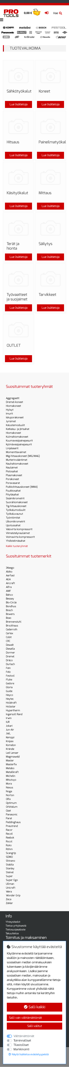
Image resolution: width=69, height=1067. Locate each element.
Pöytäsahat (12, 494)
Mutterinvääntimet (16, 460)
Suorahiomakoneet (17, 502)
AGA (8, 579)
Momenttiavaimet (16, 452)
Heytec (10, 699)
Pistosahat (12, 471)
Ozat (8, 810)
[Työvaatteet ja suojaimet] (18, 278)
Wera (9, 891)
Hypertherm (13, 710)
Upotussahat (13, 525)
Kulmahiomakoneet (17, 437)
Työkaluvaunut (14, 514)
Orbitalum (11, 807)
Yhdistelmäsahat (15, 541)
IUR (8, 722)
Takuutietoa (12, 933)
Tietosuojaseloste (15, 929)
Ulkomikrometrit (15, 521)
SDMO (9, 857)
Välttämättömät (23, 1036)
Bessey (10, 598)
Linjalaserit (12, 448)
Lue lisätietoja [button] (18, 104)
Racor (9, 830)
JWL (8, 733)
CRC (8, 641)
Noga (9, 791)
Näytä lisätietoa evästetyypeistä (30, 1054)
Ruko (9, 845)
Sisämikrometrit (15, 498)
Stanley (10, 868)
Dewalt (10, 645)
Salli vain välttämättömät (25, 1018)
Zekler (9, 903)
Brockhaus (12, 625)
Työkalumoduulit (15, 510)
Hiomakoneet (13, 406)
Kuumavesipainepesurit (19, 440)
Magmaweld (13, 756)
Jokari (9, 726)
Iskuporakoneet (15, 417)
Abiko (9, 571)
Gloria (9, 687)
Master (10, 760)
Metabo (10, 768)
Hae (55, 13)
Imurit (9, 413)
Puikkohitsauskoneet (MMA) (22, 487)
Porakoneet (12, 479)
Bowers (10, 614)
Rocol (9, 841)
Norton (10, 795)
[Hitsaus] (18, 126)
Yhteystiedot (13, 922)
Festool (10, 675)
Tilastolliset (21, 1045)
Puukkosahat (13, 490)
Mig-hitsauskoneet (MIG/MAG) (23, 456)
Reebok (10, 837)
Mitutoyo (11, 780)
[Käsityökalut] (18, 177)
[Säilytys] (50, 228)
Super (9, 876)
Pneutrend (12, 826)
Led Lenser (12, 753)
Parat (9, 818)
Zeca (8, 899)
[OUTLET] (18, 329)
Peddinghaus (13, 822)
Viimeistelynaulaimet (18, 533)
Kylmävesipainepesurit (19, 444)
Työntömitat (13, 517)
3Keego (10, 568)
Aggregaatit (12, 398)
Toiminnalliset (22, 1040)
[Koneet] (50, 75)
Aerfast (10, 575)
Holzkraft (11, 702)
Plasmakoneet (14, 475)
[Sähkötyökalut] (18, 75)
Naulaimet (12, 467)
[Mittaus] (50, 177)
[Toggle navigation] (1, 20)
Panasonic (11, 814)
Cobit (9, 637)
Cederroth (11, 629)
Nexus (9, 787)
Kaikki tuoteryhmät (17, 546)
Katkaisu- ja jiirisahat (17, 429)
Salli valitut (34, 1026)
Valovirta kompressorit (19, 529)
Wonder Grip (13, 895)
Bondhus (11, 606)
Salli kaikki (36, 1007)
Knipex (9, 741)
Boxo (8, 618)
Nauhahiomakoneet (17, 463)
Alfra (9, 587)
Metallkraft (12, 772)
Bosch (9, 610)
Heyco (9, 695)
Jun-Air (10, 729)
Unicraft (10, 888)
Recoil (9, 834)
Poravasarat (13, 483)
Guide (9, 691)
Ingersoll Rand (14, 714)
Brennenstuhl (13, 622)
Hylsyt (9, 410)
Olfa (8, 799)
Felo (8, 672)
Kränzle (10, 749)
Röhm (9, 849)
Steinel (10, 872)
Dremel (10, 656)
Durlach (10, 664)
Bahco (9, 595)
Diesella (10, 649)
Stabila (10, 864)
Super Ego (12, 880)
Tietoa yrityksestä (16, 925)
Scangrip (11, 853)
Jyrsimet (11, 421)
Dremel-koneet (14, 402)
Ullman (10, 884)
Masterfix (11, 764)
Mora (9, 783)
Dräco (9, 660)
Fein (8, 668)
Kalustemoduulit (15, 425)
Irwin (9, 718)
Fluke (9, 679)
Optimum (11, 803)
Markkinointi (21, 1049)
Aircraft (10, 583)
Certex (9, 633)
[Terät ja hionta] (18, 228)
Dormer (10, 652)
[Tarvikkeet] (50, 278)
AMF (8, 591)
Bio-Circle (11, 602)
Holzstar (10, 706)
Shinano (10, 861)
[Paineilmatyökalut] (50, 126)
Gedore (10, 683)
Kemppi (10, 737)
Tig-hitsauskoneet (16, 506)
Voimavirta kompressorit (20, 537)
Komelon (11, 745)
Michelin (10, 776)
